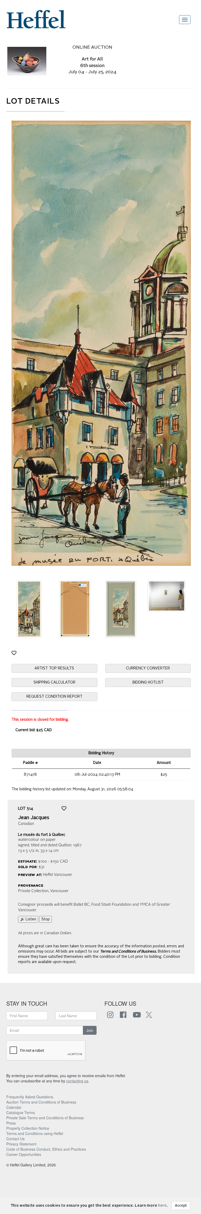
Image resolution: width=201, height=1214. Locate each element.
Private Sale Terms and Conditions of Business (45, 1117)
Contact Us (15, 1138)
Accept (181, 1205)
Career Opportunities (23, 1154)
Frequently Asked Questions (29, 1096)
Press (11, 1123)
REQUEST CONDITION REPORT (54, 696)
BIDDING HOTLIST (148, 682)
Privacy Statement (21, 1143)
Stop (45, 919)
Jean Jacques (33, 817)
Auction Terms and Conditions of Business (41, 1102)
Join (89, 1030)
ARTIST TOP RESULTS (54, 668)
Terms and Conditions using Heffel (34, 1133)
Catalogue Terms (20, 1112)
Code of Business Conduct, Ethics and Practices (46, 1149)
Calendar (13, 1107)
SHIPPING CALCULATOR (54, 682)
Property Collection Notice (27, 1128)
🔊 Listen (28, 919)
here (162, 1205)
